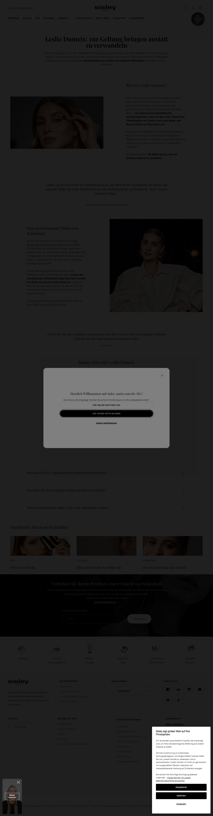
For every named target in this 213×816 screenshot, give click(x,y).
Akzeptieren (181, 787)
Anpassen (181, 804)
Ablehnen (181, 795)
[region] (181, 770)
